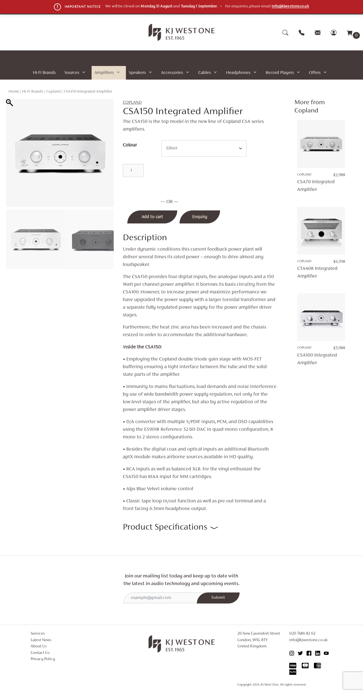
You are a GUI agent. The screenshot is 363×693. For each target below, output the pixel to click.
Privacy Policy (43, 659)
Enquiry (199, 217)
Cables (204, 73)
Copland (53, 91)
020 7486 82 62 (302, 634)
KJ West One (269, 684)
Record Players (280, 73)
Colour (130, 145)
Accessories (172, 73)
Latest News (41, 640)
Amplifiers (104, 73)
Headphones (238, 73)
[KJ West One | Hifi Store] (181, 32)
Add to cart (152, 217)
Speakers (137, 73)
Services (38, 634)
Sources (71, 73)
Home (14, 91)
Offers (315, 73)
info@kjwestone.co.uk (290, 6)
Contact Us (40, 653)
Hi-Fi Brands (44, 73)
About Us (39, 646)
